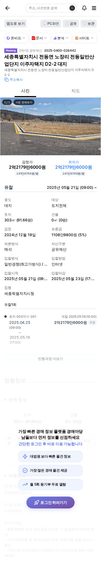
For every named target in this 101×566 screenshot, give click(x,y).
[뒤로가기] (13, 8)
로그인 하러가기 (53, 502)
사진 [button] (25, 90)
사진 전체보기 (24, 102)
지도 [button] (75, 90)
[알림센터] (84, 8)
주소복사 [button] (16, 79)
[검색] (72, 8)
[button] (50, 126)
